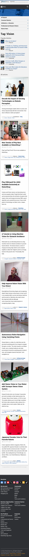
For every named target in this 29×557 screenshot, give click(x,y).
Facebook (5, 482)
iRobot (8, 359)
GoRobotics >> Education (7, 23)
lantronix (8, 411)
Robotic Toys (4, 526)
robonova (7, 463)
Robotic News (4, 28)
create (5, 359)
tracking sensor (19, 157)
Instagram (17, 482)
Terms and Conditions (20, 499)
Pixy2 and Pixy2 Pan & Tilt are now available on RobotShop (14, 151)
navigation (6, 258)
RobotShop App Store (6, 535)
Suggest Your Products (6, 505)
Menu (4, 6)
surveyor (12, 411)
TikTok (26, 482)
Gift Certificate (4, 533)
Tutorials (16, 491)
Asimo (5, 462)
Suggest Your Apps (5, 507)
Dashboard (17, 488)
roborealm (19, 258)
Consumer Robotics (6, 20)
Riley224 (11, 42)
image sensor (10, 157)
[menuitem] (14, 17)
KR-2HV (14, 462)
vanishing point (18, 359)
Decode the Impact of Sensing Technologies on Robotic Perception (13, 101)
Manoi (17, 462)
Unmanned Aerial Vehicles (20, 411)
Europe (8, 555)
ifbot (8, 462)
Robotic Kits (4, 524)
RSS (23, 482)
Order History (4, 491)
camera (5, 157)
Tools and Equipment (6, 530)
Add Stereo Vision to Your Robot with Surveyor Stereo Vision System (14, 386)
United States (12, 553)
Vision (13, 117)
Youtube (8, 482)
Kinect (11, 308)
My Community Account (7, 488)
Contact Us (17, 503)
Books (2, 532)
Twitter (11, 482)
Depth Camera (7, 308)
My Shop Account (5, 490)
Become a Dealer (5, 503)
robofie (3, 463)
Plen (26, 462)
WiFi (5, 412)
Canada (19, 553)
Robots (16, 493)
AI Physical (4, 17)
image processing (11, 209)
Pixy (14, 157)
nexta (20, 462)
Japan (10, 462)
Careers (16, 519)
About (15, 515)
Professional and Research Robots (9, 26)
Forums (16, 490)
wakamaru (14, 463)
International (17, 555)
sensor (5, 117)
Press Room (17, 517)
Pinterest (14, 482)
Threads (20, 482)
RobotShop (11, 58)
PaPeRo (23, 462)
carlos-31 (15, 307)
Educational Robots (5, 528)
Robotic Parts (4, 523)
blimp (5, 411)
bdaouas (15, 156)
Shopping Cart (4, 493)
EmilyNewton (16, 116)
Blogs (15, 495)
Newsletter (2, 482)
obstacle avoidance (13, 258)
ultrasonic (10, 117)
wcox (14, 257)
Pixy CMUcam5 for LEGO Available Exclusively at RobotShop (11, 184)
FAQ (15, 497)
